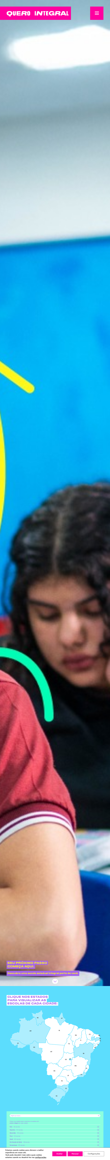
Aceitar (59, 1153)
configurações (40, 1157)
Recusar (75, 1153)
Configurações (94, 1153)
